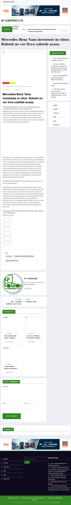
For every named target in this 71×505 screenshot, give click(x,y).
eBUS (54, 121)
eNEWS (6, 83)
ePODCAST (56, 125)
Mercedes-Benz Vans (27, 86)
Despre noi (35, 500)
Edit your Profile (28, 284)
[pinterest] (7, 238)
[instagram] (50, 2)
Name (4, 403)
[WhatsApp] (7, 243)
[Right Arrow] (65, 30)
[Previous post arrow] (3, 301)
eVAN (12, 83)
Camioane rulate (30, 302)
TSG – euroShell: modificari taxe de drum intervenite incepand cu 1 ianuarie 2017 (13, 303)
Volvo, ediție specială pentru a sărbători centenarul (10, 337)
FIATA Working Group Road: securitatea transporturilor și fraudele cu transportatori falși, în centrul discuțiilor (59, 93)
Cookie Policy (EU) (13, 498)
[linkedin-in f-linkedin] (68, 2)
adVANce (6, 86)
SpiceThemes (56, 502)
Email (26, 403)
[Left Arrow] (62, 30)
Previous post (18, 299)
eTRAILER (56, 113)
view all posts (28, 288)
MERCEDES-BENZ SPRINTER (16, 86)
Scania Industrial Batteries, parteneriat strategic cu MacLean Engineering (37, 30)
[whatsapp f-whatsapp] (64, 2)
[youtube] (55, 2)
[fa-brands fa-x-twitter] (59, 2)
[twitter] (7, 224)
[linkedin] (7, 229)
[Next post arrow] (44, 301)
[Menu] (64, 20)
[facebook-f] (45, 2)
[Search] (69, 20)
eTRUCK (55, 109)
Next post (27, 299)
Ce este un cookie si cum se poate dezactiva (33, 498)
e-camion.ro (7, 89)
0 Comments (17, 89)
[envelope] (7, 234)
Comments (5, 386)
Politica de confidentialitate (55, 498)
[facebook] (7, 220)
